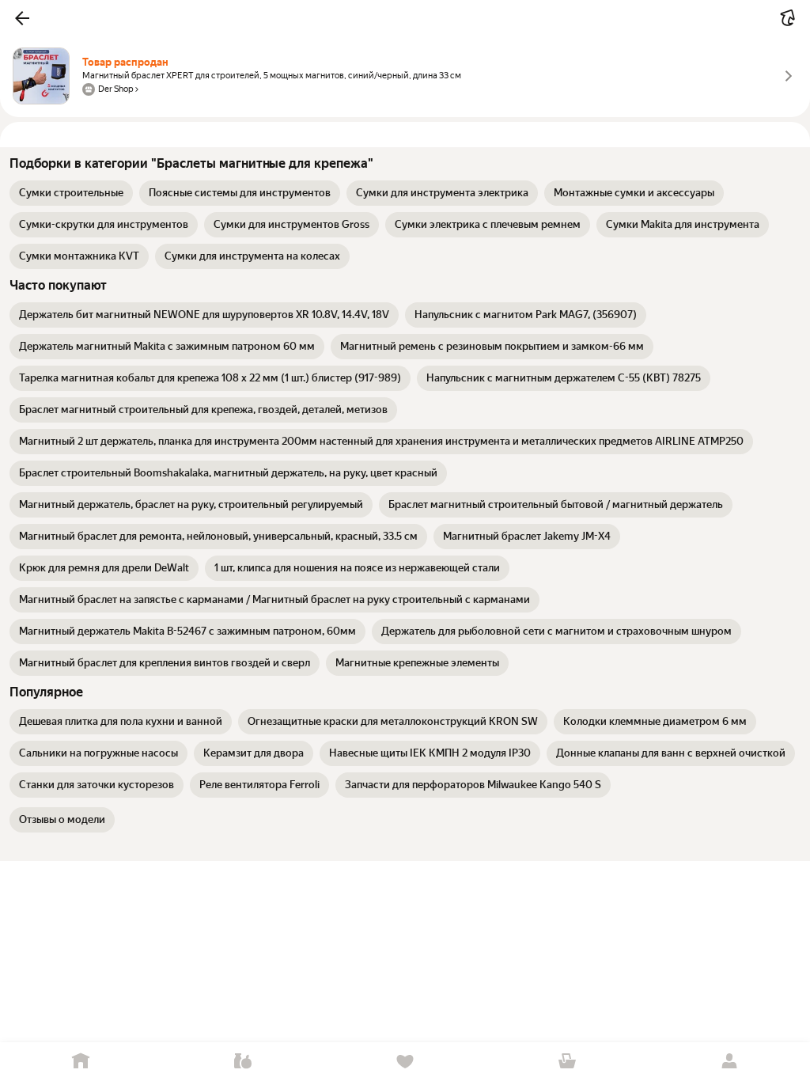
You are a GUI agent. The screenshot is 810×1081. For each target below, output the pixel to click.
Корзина (567, 1061)
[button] (22, 18)
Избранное (405, 1061)
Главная (81, 1061)
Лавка (243, 1061)
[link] (71, 193)
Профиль (729, 1061)
